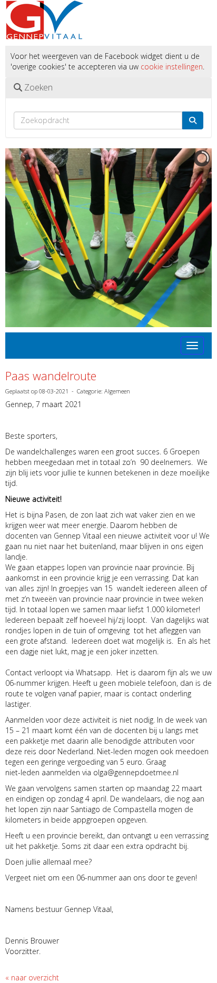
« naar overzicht (32, 977)
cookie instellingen (172, 67)
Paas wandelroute (50, 375)
